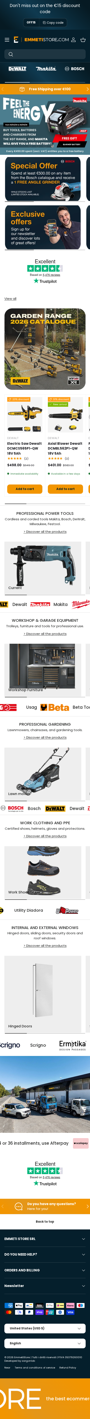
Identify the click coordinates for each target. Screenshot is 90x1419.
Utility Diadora (49, 910)
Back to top (45, 1222)
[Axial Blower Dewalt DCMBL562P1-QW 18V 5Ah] (65, 414)
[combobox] (45, 54)
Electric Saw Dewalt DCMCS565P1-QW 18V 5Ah (24, 448)
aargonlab (28, 1361)
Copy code (55, 22)
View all (10, 298)
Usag (49, 707)
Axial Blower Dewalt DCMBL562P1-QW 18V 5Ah (65, 448)
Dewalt (46, 808)
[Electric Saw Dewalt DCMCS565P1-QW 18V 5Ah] (24, 414)
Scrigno (9, 1045)
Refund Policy (67, 1367)
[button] (83, 40)
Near (7, 1367)
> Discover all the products (45, 531)
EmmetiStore (22, 1357)
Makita (43, 604)
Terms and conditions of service (35, 1367)
